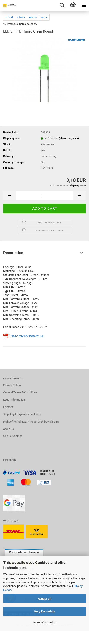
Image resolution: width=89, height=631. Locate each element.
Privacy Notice (12, 385)
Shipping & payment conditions (22, 414)
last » (44, 17)
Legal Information (14, 399)
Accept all (44, 598)
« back (21, 17)
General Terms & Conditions (20, 392)
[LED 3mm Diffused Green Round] (44, 70)
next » (33, 17)
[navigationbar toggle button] (83, 5)
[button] (9, 195)
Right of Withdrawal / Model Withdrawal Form (31, 421)
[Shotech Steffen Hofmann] (8, 5)
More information (44, 622)
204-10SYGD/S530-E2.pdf (27, 336)
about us (8, 429)
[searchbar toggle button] (62, 5)
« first (9, 17)
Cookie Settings (12, 435)
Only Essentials (44, 611)
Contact (8, 407)
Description (13, 252)
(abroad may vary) (69, 138)
